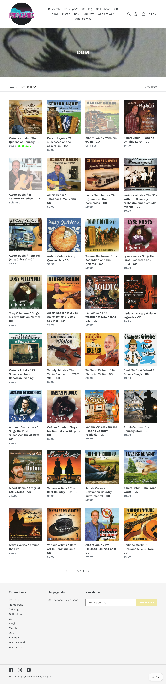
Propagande (24, 676)
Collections (16, 614)
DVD (11, 632)
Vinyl (12, 623)
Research (15, 600)
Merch (13, 628)
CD (11, 618)
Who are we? (17, 642)
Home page (16, 604)
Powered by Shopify (40, 676)
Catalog (14, 609)
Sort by (13, 87)
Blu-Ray (14, 637)
